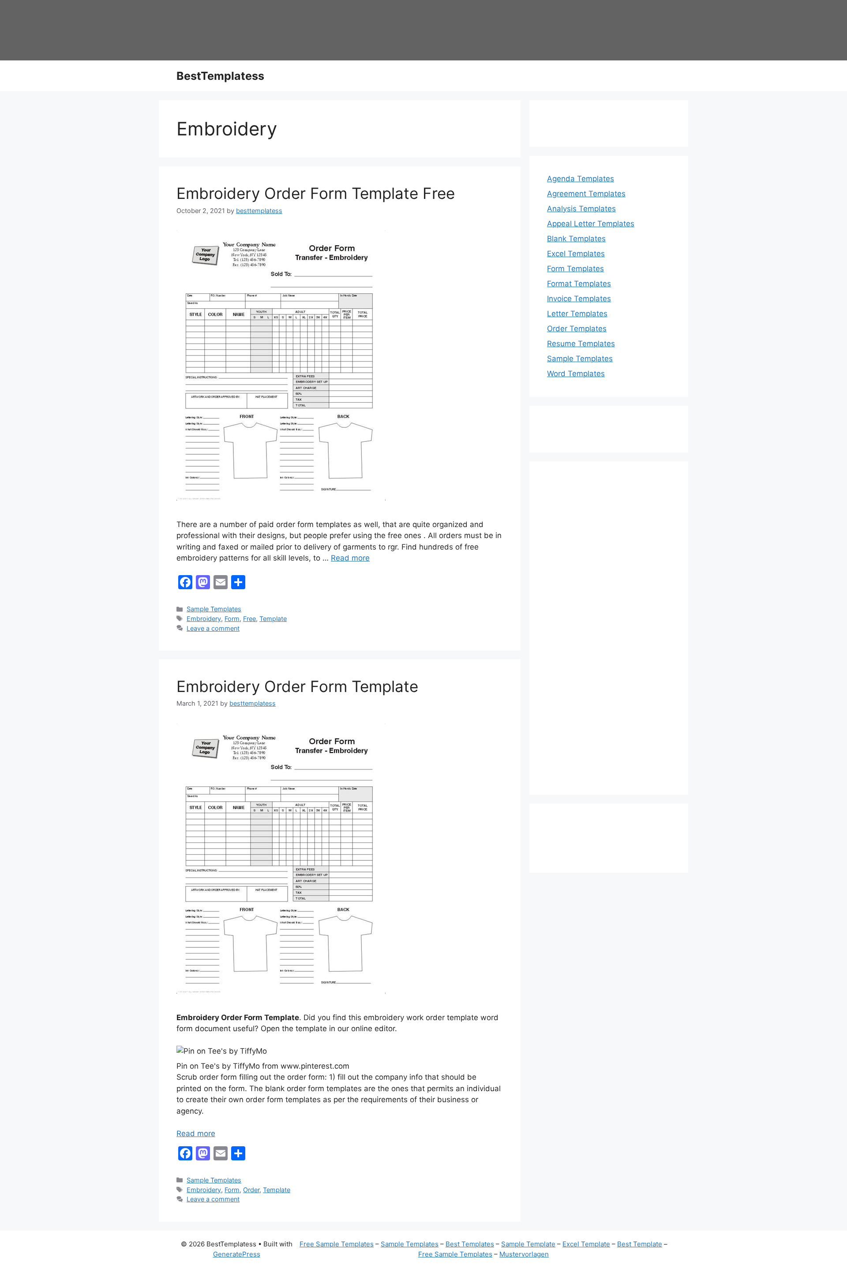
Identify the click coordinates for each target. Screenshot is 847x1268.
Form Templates (575, 268)
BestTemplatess (220, 75)
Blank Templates (576, 238)
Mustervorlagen (524, 1254)
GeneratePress (236, 1254)
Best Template (639, 1244)
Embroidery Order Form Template (297, 686)
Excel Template (586, 1244)
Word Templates (576, 373)
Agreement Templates (586, 193)
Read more (350, 558)
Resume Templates (581, 343)
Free (249, 618)
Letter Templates (577, 313)
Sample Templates (214, 609)
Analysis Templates (581, 208)
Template (273, 618)
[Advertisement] (609, 633)
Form (232, 618)
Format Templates (579, 283)
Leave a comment (213, 628)
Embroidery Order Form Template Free (315, 193)
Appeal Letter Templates (590, 223)
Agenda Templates (580, 178)
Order (251, 1189)
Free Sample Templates (337, 1244)
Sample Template (528, 1244)
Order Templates (577, 328)
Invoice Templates (579, 298)
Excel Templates (576, 253)
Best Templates (470, 1244)
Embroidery (204, 618)
